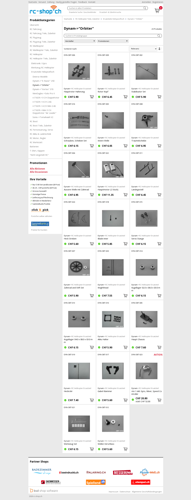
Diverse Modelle (40, 76)
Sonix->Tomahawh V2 (43, 117)
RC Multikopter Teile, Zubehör (44, 50)
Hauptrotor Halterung (74, 91)
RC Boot (34, 121)
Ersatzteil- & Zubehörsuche (110, 12)
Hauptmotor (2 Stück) (108, 189)
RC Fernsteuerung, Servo (41, 129)
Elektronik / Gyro (39, 63)
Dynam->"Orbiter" (41, 85)
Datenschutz (125, 491)
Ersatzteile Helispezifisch (42, 71)
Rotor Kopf (103, 91)
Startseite (32, 2)
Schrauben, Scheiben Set (75, 140)
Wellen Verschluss (106, 443)
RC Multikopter (37, 45)
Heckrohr (68, 391)
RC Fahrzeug (36, 29)
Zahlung (50, 2)
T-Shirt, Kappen (37, 150)
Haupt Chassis (138, 339)
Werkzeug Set (70, 443)
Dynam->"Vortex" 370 (43, 89)
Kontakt (91, 2)
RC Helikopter (36, 54)
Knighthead (103, 287)
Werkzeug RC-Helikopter (42, 67)
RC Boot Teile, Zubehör (41, 125)
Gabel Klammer (105, 391)
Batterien (34, 146)
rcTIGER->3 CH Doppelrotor (46, 97)
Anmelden (146, 2)
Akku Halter (103, 339)
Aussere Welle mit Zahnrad (76, 189)
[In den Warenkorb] (91, 96)
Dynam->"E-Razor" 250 (43, 80)
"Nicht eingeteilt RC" (39, 154)
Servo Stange (137, 238)
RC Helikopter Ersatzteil (81, 88)
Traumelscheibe (138, 140)
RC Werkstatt (36, 142)
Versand (42, 2)
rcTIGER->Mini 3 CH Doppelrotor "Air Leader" (44, 111)
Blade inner (103, 238)
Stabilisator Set (138, 91)
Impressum (113, 491)
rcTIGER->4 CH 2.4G (42, 101)
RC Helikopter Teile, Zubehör (43, 58)
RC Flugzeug (35, 37)
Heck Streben (70, 238)
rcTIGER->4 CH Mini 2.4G (44, 106)
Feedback (82, 2)
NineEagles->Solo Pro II (44, 93)
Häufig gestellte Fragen (66, 2)
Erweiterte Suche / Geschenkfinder (82, 12)
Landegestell (137, 189)
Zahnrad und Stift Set (74, 287)
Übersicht (34, 24)
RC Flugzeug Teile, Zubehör (42, 41)
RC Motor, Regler (38, 138)
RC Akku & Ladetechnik (40, 133)
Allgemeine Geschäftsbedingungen (147, 491)
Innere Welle (103, 140)
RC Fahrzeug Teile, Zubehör (43, 33)
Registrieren (157, 2)
